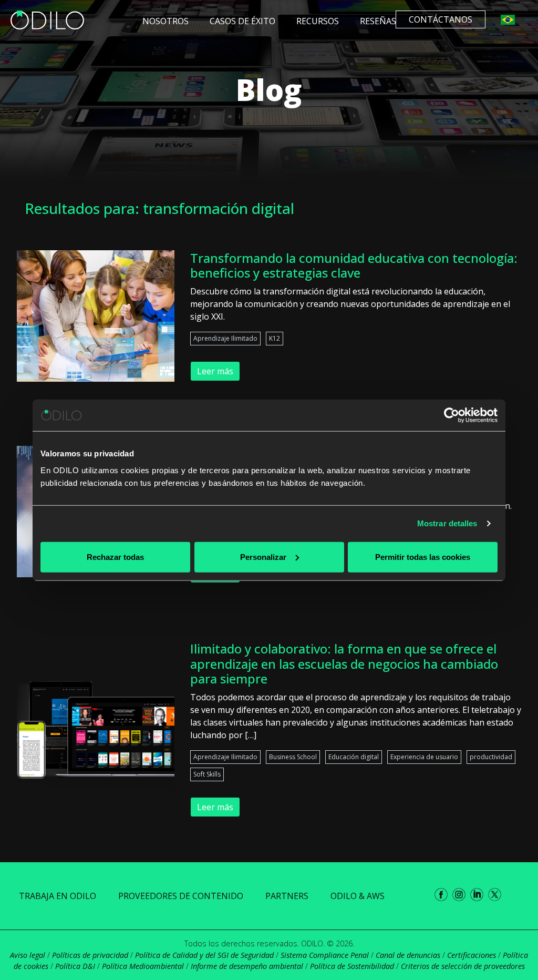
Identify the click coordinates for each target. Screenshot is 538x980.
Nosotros (165, 21)
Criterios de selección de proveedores (463, 966)
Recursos (317, 21)
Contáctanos (440, 19)
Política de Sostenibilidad (352, 966)
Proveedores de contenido (180, 896)
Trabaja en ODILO (57, 896)
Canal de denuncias (408, 955)
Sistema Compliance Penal (325, 955)
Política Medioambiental (143, 966)
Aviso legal (27, 955)
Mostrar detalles (447, 523)
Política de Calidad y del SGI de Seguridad (204, 955)
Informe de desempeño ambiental (247, 966)
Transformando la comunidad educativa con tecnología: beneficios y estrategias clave (354, 265)
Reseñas (378, 21)
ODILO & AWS (357, 896)
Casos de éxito (242, 21)
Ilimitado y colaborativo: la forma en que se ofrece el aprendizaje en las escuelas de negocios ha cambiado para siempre (344, 664)
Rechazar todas (115, 556)
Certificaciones (471, 955)
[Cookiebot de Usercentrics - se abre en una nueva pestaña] (452, 415)
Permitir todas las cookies (422, 556)
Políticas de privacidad (90, 955)
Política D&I (75, 966)
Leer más (215, 371)
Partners (286, 896)
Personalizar (263, 556)
